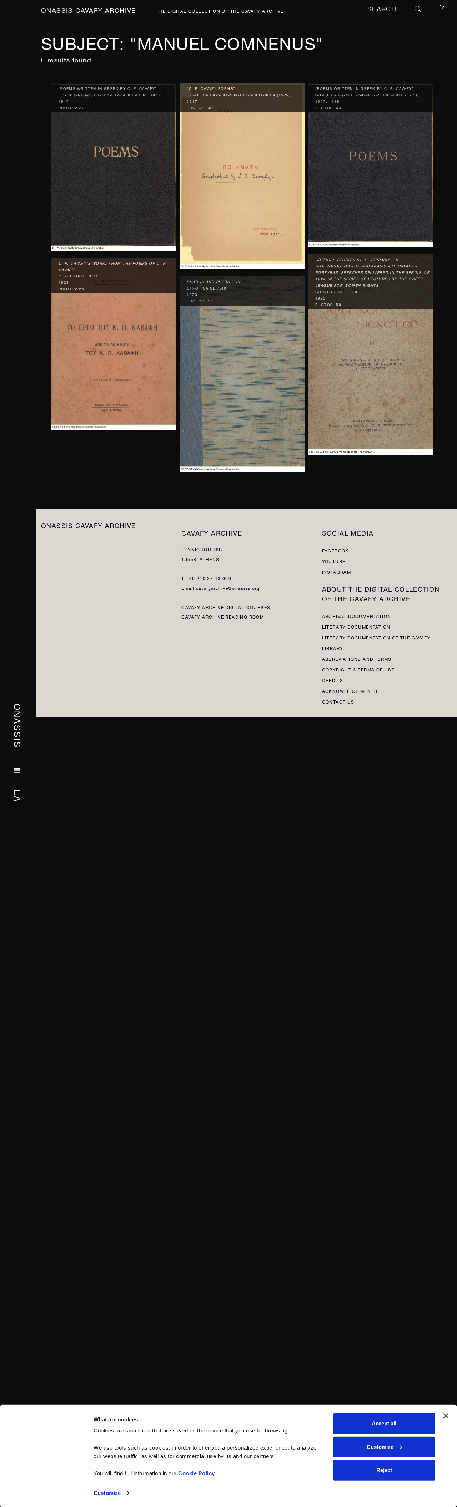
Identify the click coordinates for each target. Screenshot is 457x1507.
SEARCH (383, 8)
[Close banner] (445, 1415)
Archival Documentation (356, 616)
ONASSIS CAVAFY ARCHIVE (88, 524)
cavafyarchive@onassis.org (228, 587)
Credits (332, 680)
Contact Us (338, 701)
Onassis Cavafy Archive (88, 9)
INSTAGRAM (336, 571)
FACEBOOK (335, 550)
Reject (384, 1470)
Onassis (18, 726)
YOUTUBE (334, 561)
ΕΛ (18, 796)
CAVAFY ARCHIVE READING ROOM (222, 616)
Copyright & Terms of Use (358, 669)
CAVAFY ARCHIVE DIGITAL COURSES (225, 607)
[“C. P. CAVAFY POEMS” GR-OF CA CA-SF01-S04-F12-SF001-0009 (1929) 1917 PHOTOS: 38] (242, 174)
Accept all (384, 1423)
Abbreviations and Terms (357, 658)
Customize (107, 1493)
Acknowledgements (349, 690)
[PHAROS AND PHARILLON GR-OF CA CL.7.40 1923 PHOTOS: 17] (242, 372)
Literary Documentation (356, 626)
